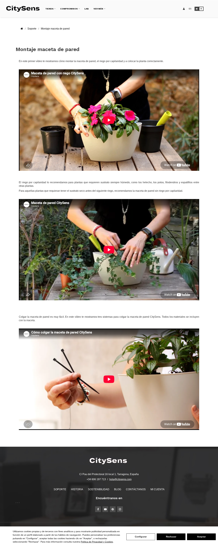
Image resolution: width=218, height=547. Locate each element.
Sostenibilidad (98, 489)
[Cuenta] (184, 9)
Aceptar (201, 536)
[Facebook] (98, 509)
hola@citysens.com (120, 479)
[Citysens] (24, 8)
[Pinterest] (113, 509)
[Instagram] (120, 509)
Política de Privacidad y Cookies (97, 541)
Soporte (60, 489)
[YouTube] (105, 509)
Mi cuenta (157, 489)
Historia (77, 489)
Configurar (141, 536)
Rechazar (171, 536)
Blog (117, 489)
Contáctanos (136, 489)
